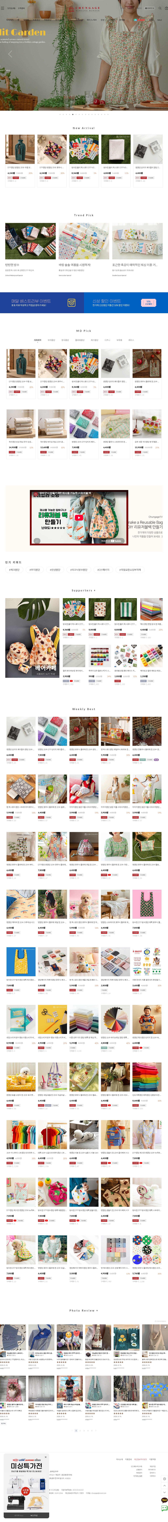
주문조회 (139, 8)
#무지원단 (35, 569)
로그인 (123, 8)
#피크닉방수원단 (78, 569)
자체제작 (10, 20)
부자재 (26, 20)
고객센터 (21, 8)
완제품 (122, 20)
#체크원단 (14, 569)
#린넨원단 (55, 569)
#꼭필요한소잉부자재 (130, 569)
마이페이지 (152, 1470)
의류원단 (36, 20)
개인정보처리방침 (140, 1459)
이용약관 (152, 1459)
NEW (151, 20)
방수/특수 (59, 20)
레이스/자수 (92, 20)
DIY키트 (111, 20)
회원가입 (130, 8)
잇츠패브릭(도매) (136, 1466)
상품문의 (139, 1470)
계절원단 (47, 20)
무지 (69, 20)
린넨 (102, 20)
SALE (159, 20)
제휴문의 (139, 1473)
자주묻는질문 (137, 1476)
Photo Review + (84, 1310)
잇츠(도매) (11, 8)
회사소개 (119, 1459)
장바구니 (153, 1473)
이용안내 (128, 1459)
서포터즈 (153, 1476)
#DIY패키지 (103, 569)
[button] (60, 114)
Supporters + (84, 590)
